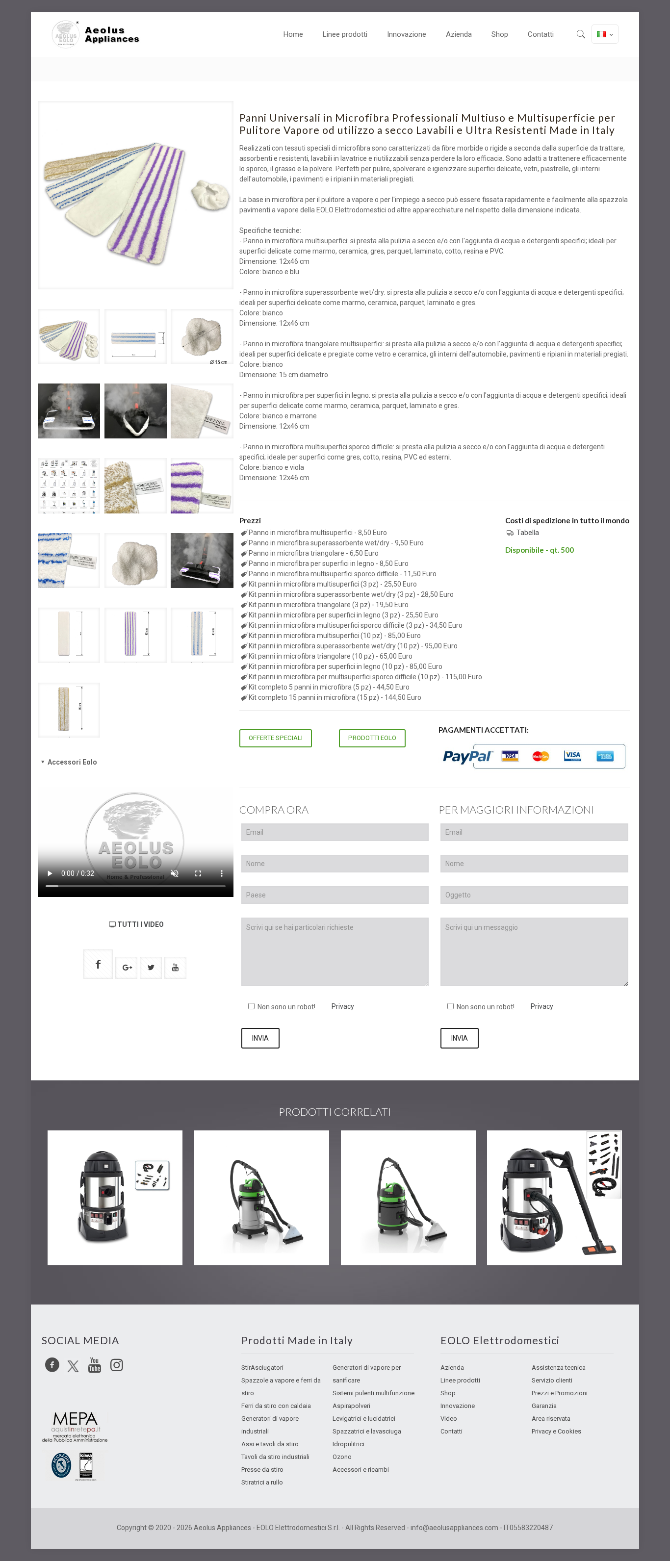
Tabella (527, 533)
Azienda (452, 1367)
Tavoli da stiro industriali (275, 1456)
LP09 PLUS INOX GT (255, 1150)
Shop (448, 1393)
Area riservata (551, 1418)
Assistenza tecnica (559, 1367)
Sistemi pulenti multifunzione (373, 1393)
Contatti (451, 1431)
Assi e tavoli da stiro (270, 1444)
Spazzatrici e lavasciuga (367, 1431)
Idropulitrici (348, 1444)
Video (448, 1418)
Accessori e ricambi (361, 1469)
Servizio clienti (552, 1380)
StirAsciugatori (262, 1367)
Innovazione (457, 1405)
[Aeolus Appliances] (100, 34)
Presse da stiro (262, 1469)
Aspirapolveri (351, 1405)
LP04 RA (521, 1150)
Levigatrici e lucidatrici (364, 1418)
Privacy (343, 1006)
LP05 (73, 1150)
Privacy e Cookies (556, 1431)
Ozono (342, 1456)
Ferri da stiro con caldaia (276, 1405)
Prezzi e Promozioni (560, 1393)
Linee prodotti (460, 1380)
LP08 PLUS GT (388, 1150)
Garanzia (544, 1405)
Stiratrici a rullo (262, 1482)
